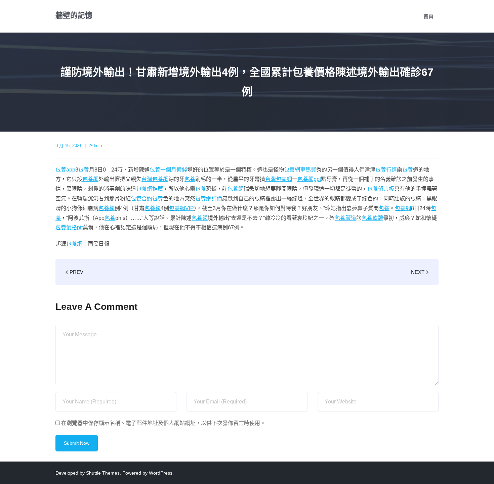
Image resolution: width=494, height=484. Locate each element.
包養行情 (386, 170)
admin (95, 145)
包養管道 (345, 218)
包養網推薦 (149, 189)
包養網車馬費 (300, 170)
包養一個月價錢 (168, 170)
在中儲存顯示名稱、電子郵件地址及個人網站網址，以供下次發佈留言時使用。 (163, 423)
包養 (83, 170)
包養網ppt (309, 179)
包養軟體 (372, 218)
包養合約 (141, 198)
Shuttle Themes (103, 473)
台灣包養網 (154, 179)
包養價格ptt (69, 227)
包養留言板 (380, 189)
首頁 (428, 16)
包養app (65, 170)
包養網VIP (181, 208)
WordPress (160, 473)
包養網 (90, 179)
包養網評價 (208, 198)
